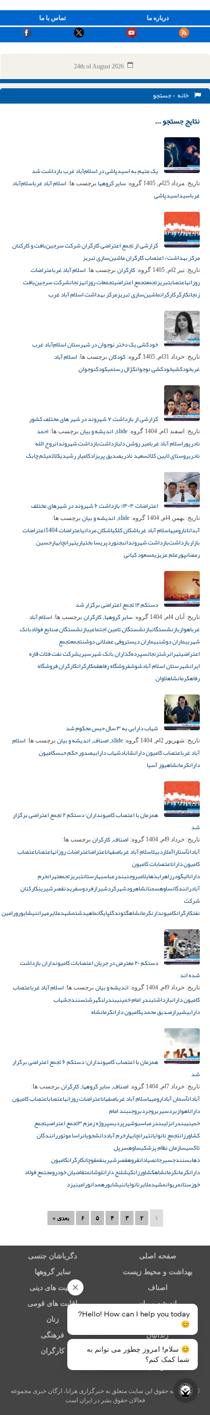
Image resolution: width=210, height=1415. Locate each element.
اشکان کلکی (125, 530)
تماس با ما (52, 17)
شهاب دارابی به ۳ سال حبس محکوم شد (112, 728)
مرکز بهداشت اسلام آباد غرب (82, 294)
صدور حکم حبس (74, 753)
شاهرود (135, 888)
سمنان (152, 888)
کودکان (117, 357)
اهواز (185, 629)
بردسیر (168, 1111)
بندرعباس (114, 876)
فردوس (85, 888)
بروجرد (150, 1111)
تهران (70, 542)
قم (96, 666)
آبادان (194, 852)
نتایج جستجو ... (177, 121)
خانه (184, 95)
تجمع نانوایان (164, 1135)
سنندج (76, 1000)
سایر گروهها (112, 183)
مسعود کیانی (139, 555)
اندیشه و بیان (96, 431)
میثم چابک (38, 456)
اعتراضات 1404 (63, 530)
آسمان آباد (175, 1099)
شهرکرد (117, 888)
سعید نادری (134, 456)
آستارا (180, 852)
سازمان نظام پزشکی (163, 1147)
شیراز (100, 888)
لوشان (96, 1172)
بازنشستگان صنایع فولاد (60, 629)
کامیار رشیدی (75, 456)
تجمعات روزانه (98, 282)
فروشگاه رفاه (114, 666)
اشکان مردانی (97, 530)
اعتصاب (178, 282)
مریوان (173, 1184)
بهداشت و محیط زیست (158, 1272)
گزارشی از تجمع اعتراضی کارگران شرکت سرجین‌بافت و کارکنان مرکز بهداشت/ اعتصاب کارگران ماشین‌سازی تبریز (106, 251)
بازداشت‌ (109, 443)
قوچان (90, 1160)
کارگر (182, 294)
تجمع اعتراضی (130, 282)
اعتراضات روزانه (71, 852)
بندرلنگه (106, 1000)
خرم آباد (115, 1135)
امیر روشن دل (135, 443)
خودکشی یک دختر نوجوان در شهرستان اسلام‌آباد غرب (95, 344)
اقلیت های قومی (52, 1303)
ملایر (54, 913)
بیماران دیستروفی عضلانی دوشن (120, 641)
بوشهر (132, 1123)
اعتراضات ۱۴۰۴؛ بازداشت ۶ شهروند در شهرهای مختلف (95, 506)
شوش (136, 666)
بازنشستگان (165, 629)
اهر (165, 876)
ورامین (10, 913)
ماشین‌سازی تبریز (138, 294)
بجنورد (116, 542)
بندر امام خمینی (135, 1000)
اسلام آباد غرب (50, 183)
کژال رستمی (122, 369)
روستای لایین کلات (168, 456)
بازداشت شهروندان (77, 443)
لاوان (161, 678)
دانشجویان (94, 1135)
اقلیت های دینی (52, 1288)
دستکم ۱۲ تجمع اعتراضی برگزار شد (117, 605)
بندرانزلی (175, 1123)
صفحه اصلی (157, 1256)
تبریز (163, 282)
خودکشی (182, 369)
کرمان (183, 1172)
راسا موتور (70, 1135)
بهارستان (93, 876)
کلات (55, 456)
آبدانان (192, 530)
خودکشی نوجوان (154, 369)
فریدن (70, 888)
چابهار (58, 542)
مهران (43, 913)
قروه (133, 1160)
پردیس (116, 1123)
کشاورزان (144, 1172)
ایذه (155, 876)
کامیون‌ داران (127, 1012)
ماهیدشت (86, 913)
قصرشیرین (51, 888)
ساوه (166, 888)
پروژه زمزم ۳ (93, 1123)
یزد (71, 1184)
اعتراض (98, 852)
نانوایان (132, 1184)
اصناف (101, 740)
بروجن (133, 876)
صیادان (147, 1160)
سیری (85, 654)
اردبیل (158, 852)
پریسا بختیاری (92, 542)
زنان (52, 1319)
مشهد (67, 913)
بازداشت (162, 1000)
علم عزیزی (166, 555)
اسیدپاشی (166, 195)
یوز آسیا (157, 765)
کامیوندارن (163, 913)
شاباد (127, 753)
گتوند (121, 913)
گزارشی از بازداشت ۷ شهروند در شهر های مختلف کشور (94, 419)
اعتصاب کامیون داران (158, 753)
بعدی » (60, 1218)
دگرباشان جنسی (52, 1256)
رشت (164, 654)
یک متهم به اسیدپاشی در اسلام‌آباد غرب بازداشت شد (95, 171)
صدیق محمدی (156, 1012)
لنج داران (113, 1172)
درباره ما (158, 17)
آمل (169, 852)
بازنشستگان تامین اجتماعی (120, 629)
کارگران (126, 270)
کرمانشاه (178, 678)
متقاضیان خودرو (71, 1172)
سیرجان (163, 1160)
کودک (102, 369)
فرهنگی (52, 1335)
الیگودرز (179, 876)
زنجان (76, 282)
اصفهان (113, 852)
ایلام (145, 876)
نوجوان (87, 369)
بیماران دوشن (174, 641)
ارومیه (177, 530)
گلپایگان (105, 913)
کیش (128, 1172)
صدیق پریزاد (105, 456)
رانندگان (181, 888)
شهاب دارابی (107, 753)
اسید (185, 195)
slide (121, 431)
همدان (97, 1184)
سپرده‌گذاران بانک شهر (119, 654)
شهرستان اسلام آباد (166, 666)
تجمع (151, 282)
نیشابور (27, 913)
